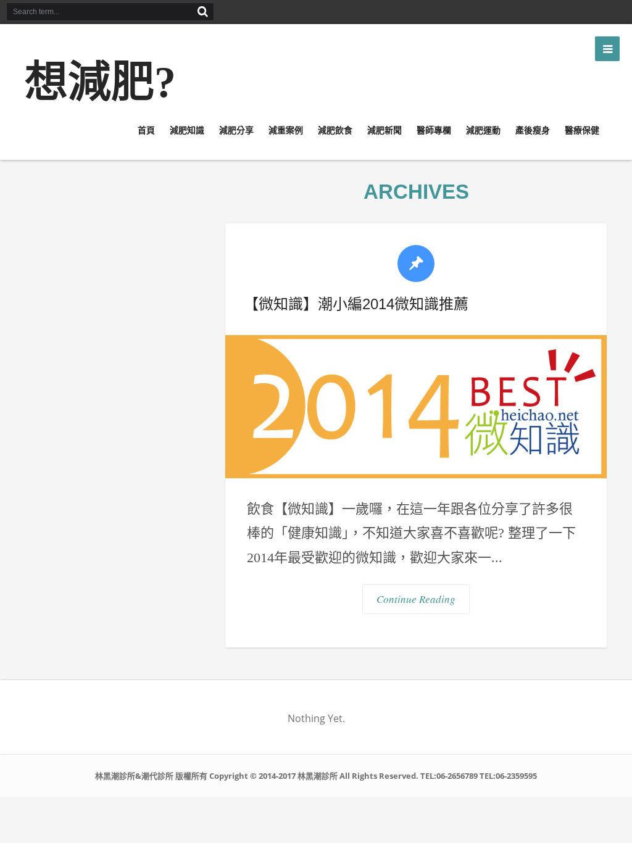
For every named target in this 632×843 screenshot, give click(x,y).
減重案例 (285, 130)
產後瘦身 (532, 130)
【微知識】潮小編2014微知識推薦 (356, 304)
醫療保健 (582, 130)
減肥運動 (483, 130)
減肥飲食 (335, 130)
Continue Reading (415, 599)
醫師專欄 (434, 130)
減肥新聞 (384, 130)
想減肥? (100, 82)
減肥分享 (236, 130)
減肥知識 (187, 130)
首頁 (146, 130)
